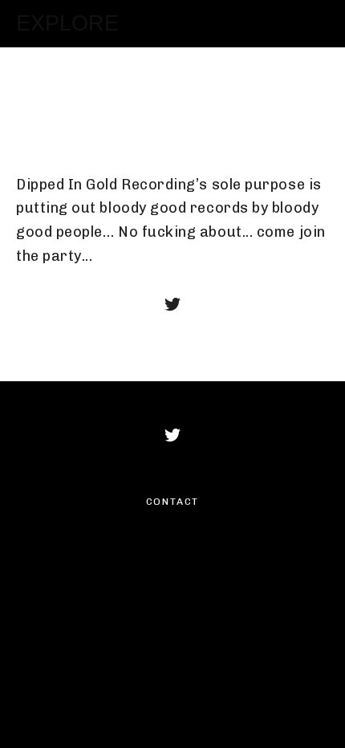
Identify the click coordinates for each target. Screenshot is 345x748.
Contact (173, 501)
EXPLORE (67, 23)
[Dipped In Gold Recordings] (172, 304)
